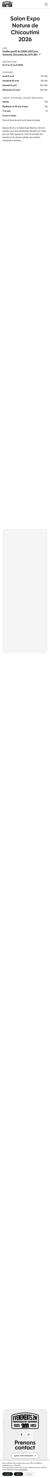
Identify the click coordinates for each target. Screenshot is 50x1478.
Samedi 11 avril (14, 1064)
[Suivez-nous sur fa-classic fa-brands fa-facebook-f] (21, 1434)
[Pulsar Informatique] (25, 231)
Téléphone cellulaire (18, 1016)
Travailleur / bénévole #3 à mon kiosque (21, 1124)
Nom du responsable (13, 734)
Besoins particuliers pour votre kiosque (20, 819)
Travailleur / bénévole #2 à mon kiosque (21, 1078)
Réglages (29, 1474)
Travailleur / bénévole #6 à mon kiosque (21, 1259)
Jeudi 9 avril (12, 1058)
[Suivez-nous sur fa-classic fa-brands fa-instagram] (28, 1434)
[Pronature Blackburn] (35, 379)
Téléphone (8, 758)
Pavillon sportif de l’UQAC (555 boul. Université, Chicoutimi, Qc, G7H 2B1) (20, 53)
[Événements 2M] (7, 4)
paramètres (23, 1470)
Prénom (6, 976)
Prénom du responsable (14, 722)
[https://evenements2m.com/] (25, 1421)
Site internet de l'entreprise (15, 782)
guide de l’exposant (29, 577)
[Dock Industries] (35, 364)
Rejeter (18, 1474)
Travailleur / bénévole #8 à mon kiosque (21, 1350)
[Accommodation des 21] (15, 364)
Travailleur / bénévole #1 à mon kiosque (21, 1033)
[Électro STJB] (15, 379)
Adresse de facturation (14, 710)
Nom (4, 984)
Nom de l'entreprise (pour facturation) (20, 697)
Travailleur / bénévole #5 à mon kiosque (21, 1214)
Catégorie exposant (12, 770)
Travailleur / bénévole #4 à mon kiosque (21, 1169)
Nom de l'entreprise (12, 685)
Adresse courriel (10, 746)
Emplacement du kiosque (15, 807)
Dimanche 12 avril (15, 1067)
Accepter (7, 1474)
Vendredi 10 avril (15, 1061)
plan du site (16, 580)
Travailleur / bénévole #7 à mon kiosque (21, 1305)
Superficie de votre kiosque (16, 795)
